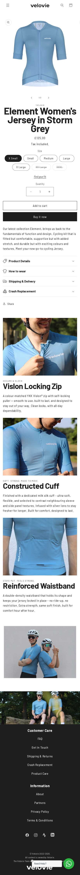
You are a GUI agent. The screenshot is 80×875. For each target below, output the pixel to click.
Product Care (39, 773)
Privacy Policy (40, 811)
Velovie (50, 857)
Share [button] (10, 303)
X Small (13, 158)
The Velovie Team (22, 861)
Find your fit (40, 176)
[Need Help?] (68, 863)
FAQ (40, 738)
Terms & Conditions (40, 820)
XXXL (62, 168)
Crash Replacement (40, 765)
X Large (21, 167)
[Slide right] (48, 97)
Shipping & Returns (40, 756)
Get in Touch (40, 747)
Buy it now (40, 217)
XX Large (43, 168)
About (40, 794)
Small (30, 158)
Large (66, 158)
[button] (7, 5)
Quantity (40, 183)
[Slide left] (31, 97)
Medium (48, 158)
